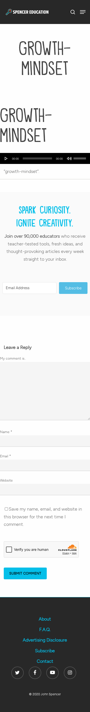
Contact (45, 661)
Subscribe (45, 651)
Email (5, 456)
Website (6, 480)
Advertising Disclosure (45, 640)
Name (6, 432)
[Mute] (69, 158)
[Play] (6, 158)
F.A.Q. (44, 629)
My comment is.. (13, 358)
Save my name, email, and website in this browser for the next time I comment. (43, 516)
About (45, 619)
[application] (45, 158)
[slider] (81, 156)
